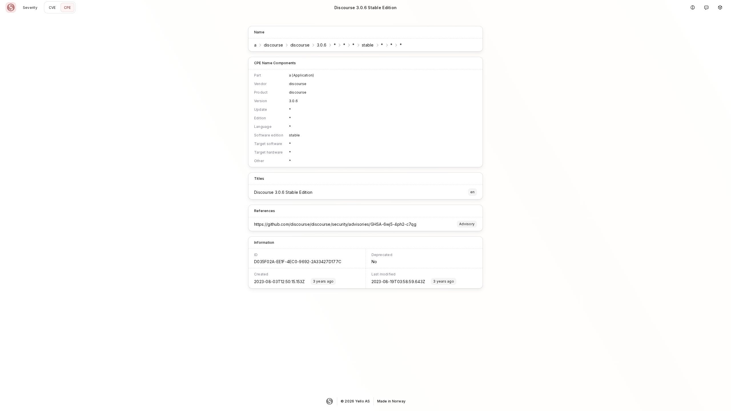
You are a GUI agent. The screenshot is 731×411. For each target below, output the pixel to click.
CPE (67, 7)
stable (368, 45)
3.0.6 (321, 45)
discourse (273, 45)
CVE (52, 7)
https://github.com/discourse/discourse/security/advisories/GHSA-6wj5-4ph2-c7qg (335, 224)
